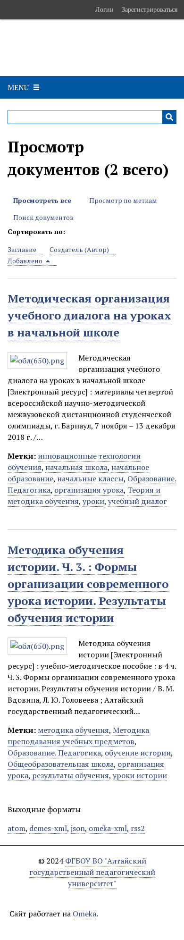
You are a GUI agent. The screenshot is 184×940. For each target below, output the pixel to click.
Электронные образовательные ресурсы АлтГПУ (68, 47)
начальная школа (76, 467)
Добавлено (26, 260)
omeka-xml (108, 828)
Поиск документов (43, 217)
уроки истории (140, 775)
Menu (18, 87)
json (78, 828)
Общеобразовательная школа (61, 764)
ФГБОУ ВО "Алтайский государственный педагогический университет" (92, 872)
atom (16, 828)
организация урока (89, 490)
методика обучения (73, 730)
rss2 (138, 828)
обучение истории (138, 752)
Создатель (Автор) (79, 249)
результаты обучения (70, 775)
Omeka (84, 913)
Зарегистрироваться (149, 9)
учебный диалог (137, 501)
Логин (104, 9)
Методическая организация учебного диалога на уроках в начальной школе (89, 315)
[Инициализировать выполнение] (169, 117)
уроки (93, 501)
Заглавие (22, 249)
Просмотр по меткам (123, 200)
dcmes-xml (48, 828)
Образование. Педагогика (54, 752)
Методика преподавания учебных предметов (78, 736)
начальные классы (90, 478)
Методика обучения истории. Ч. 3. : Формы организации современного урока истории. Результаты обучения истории (88, 583)
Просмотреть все (42, 200)
